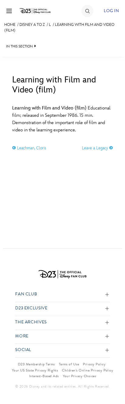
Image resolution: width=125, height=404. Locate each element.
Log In (111, 11)
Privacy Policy (94, 364)
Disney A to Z (32, 24)
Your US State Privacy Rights (35, 370)
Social (23, 350)
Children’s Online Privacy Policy (87, 370)
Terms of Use (69, 364)
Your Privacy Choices (79, 376)
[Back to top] (113, 383)
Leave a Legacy (95, 148)
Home (9, 24)
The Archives (31, 322)
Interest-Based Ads (44, 376)
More (22, 336)
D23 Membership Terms (36, 364)
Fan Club (26, 294)
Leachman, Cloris (31, 148)
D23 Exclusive (31, 308)
